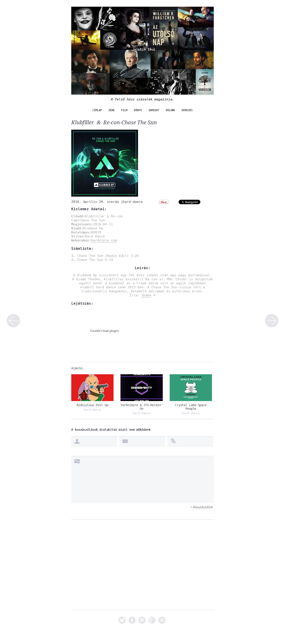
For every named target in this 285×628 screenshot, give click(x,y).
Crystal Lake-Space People (191, 406)
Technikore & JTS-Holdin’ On (141, 406)
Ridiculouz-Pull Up (92, 405)
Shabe (147, 295)
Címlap (97, 110)
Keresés (187, 110)
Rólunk (170, 110)
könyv (138, 110)
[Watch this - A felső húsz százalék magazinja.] (142, 92)
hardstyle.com (104, 240)
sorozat (154, 110)
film (124, 110)
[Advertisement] (142, 568)
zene (111, 110)
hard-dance (132, 202)
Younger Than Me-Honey (13, 320)
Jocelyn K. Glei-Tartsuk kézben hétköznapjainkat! (271, 320)
